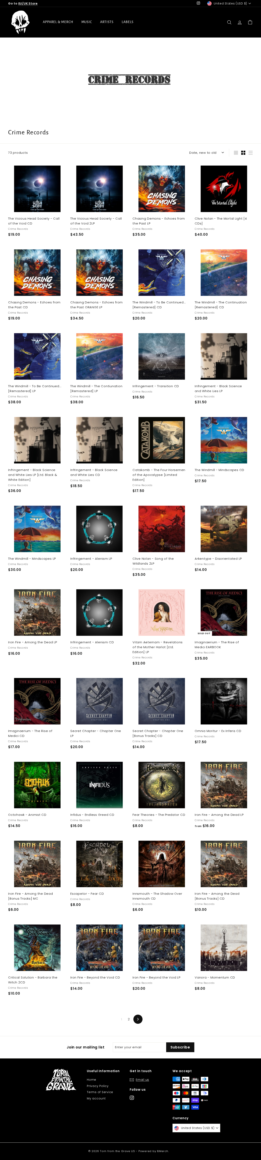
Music (86, 22)
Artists (107, 22)
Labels (127, 22)
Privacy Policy (98, 1086)
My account (96, 1098)
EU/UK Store (28, 3)
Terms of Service (100, 1092)
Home (91, 1080)
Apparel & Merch (58, 22)
